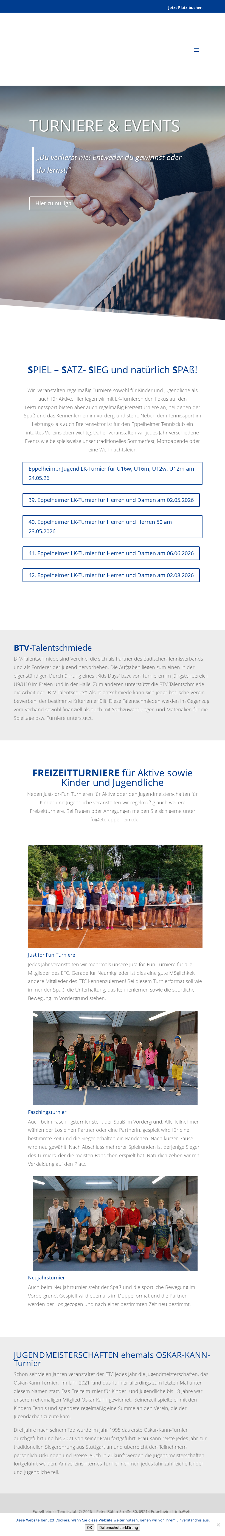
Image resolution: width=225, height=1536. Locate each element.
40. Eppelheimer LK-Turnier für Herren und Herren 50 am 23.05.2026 (100, 526)
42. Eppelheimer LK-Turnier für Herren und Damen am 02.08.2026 (111, 575)
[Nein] (218, 1524)
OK (89, 1527)
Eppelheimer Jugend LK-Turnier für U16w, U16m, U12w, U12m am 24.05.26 (111, 473)
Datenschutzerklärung (118, 1527)
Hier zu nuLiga (53, 203)
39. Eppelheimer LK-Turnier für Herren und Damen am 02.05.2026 (111, 500)
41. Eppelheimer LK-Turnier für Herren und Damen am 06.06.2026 (111, 553)
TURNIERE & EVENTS (104, 125)
